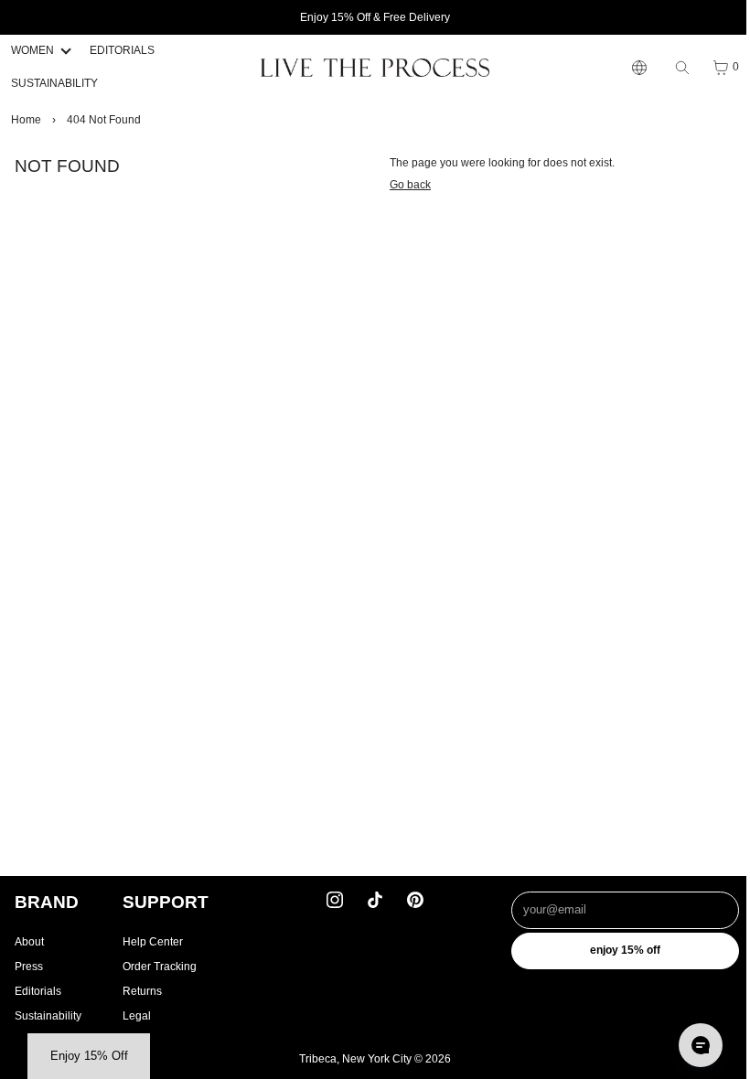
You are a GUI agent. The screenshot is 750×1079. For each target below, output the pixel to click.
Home (26, 119)
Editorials (38, 991)
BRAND (47, 902)
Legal (137, 1016)
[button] (88, 1056)
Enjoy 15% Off (618, 950)
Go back (405, 184)
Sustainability (48, 1016)
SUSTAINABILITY (54, 83)
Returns (142, 991)
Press (29, 966)
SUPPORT (166, 902)
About (29, 941)
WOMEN (32, 50)
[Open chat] (691, 1045)
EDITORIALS (122, 50)
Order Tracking (160, 966)
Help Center (153, 941)
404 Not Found (104, 119)
